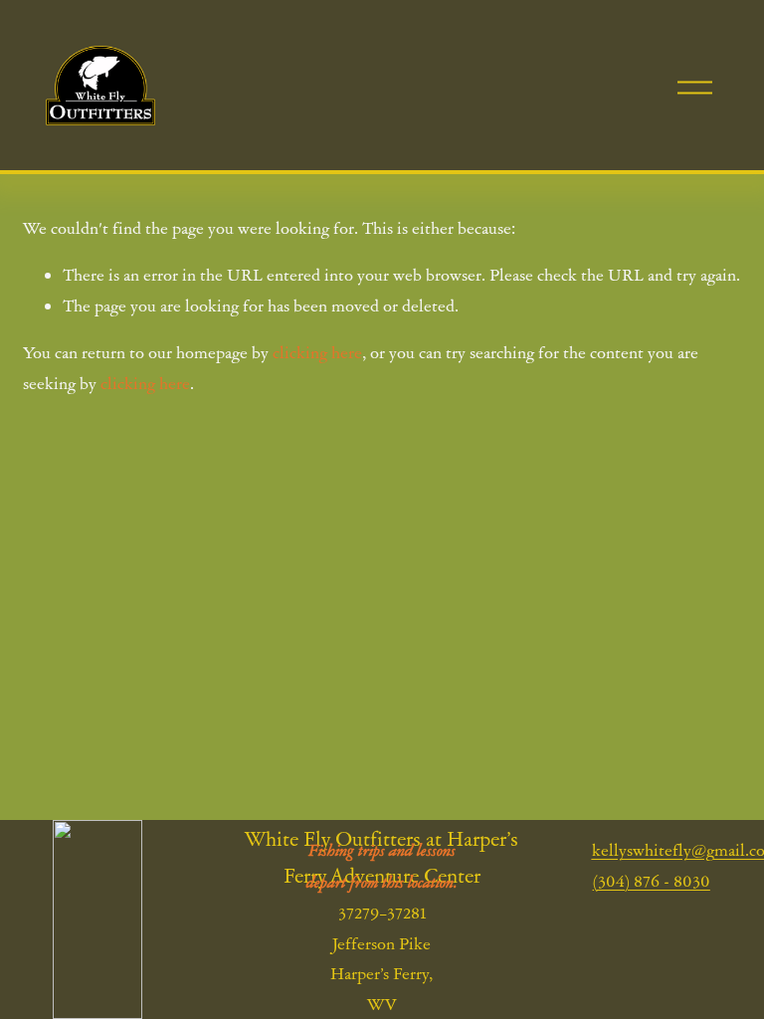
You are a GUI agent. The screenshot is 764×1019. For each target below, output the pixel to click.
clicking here (317, 352)
